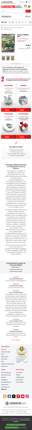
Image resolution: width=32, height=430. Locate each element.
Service (28, 16)
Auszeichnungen (5, 352)
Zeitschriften (7, 27)
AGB (2, 354)
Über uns (3, 349)
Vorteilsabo (19, 372)
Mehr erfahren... (23, 427)
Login (29, 2)
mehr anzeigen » (16, 340)
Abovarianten (20, 369)
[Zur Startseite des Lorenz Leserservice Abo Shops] (12, 6)
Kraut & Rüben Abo (6, 29)
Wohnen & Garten (17, 27)
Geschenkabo (20, 382)
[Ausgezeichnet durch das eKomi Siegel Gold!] (29, 6)
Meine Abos (22, 2)
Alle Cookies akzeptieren (12, 427)
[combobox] (13, 11)
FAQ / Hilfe (4, 359)
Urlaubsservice (5, 387)
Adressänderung (6, 372)
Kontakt (3, 377)
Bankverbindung (5, 375)
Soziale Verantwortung (7, 364)
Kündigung (4, 379)
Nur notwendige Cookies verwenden (16, 424)
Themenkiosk (6, 16)
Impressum (4, 366)
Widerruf (3, 389)
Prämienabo (19, 379)
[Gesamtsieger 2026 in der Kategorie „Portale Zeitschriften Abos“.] (25, 6)
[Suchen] (28, 11)
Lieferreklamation (6, 382)
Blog (2, 361)
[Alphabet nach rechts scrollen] (31, 22)
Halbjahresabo (20, 377)
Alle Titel (4, 22)
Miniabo (18, 375)
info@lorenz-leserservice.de (23, 413)
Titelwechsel (4, 384)
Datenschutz (4, 356)
